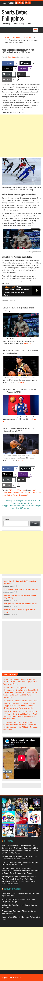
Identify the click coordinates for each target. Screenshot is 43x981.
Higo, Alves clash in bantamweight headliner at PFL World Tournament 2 (20, 694)
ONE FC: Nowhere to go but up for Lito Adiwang (18, 309)
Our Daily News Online (12, 888)
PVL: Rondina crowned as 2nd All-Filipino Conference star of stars (20, 727)
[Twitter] (26, 2)
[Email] (16, 2)
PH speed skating (14, 492)
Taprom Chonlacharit (20, 495)
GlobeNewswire (10, 841)
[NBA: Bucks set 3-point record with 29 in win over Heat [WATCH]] (21, 443)
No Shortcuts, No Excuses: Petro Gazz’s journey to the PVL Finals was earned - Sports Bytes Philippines (20, 703)
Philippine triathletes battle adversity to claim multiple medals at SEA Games (21, 506)
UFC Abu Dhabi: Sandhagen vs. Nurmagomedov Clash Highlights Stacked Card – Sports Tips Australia (20, 690)
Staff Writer (11, 57)
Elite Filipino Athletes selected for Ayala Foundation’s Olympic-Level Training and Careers (20, 681)
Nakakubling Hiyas (10, 679)
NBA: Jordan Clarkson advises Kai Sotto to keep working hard (20, 351)
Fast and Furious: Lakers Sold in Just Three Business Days (20, 589)
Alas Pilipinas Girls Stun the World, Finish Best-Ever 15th (20, 603)
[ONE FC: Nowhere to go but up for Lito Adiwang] (21, 324)
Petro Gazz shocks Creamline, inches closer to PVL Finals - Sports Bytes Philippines (20, 712)
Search (6, 519)
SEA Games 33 (26, 492)
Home (7, 38)
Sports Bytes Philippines (14, 15)
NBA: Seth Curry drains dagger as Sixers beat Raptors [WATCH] (19, 390)
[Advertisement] (21, 136)
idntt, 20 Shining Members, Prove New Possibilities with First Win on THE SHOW (20, 863)
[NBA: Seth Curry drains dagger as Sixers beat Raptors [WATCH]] (21, 404)
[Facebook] (29, 2)
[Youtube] (22, 2)
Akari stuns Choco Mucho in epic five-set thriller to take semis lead (20, 716)
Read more (27, 343)
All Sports (16, 38)
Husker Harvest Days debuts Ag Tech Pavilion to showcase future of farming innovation (19, 857)
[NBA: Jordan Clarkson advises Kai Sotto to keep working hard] (21, 365)
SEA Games (28, 38)
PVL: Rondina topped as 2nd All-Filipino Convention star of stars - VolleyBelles (17, 723)
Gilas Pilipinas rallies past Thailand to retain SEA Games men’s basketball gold (21, 502)
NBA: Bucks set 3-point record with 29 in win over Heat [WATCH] (19, 429)
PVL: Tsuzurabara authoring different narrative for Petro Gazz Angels (18, 706)
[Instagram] (19, 2)
